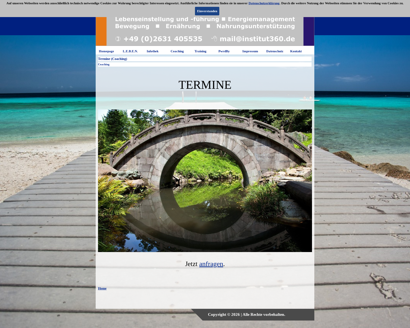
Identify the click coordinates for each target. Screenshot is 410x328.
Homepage (106, 51)
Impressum (250, 51)
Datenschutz (274, 51)
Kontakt (296, 51)
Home (102, 288)
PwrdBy (224, 51)
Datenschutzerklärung (264, 3)
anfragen (211, 264)
